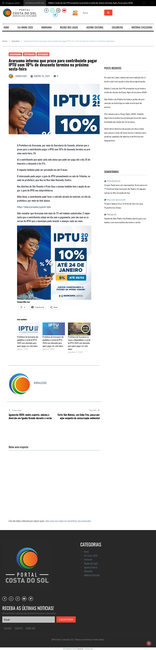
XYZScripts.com (88, 648)
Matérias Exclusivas (92, 575)
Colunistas (88, 571)
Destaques (42, 54)
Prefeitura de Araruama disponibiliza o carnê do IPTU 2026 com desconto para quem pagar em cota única (53, 341)
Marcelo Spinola (114, 199)
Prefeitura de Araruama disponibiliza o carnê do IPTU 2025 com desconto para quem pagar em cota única (28, 341)
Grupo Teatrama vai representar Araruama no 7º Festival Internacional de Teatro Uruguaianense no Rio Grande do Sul (125, 189)
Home (4, 41)
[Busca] (92, 12)
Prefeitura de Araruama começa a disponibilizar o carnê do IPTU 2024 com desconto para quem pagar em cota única (79, 343)
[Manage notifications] (148, 643)
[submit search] (108, 13)
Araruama (16, 41)
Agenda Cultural (90, 567)
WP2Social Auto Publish (69, 648)
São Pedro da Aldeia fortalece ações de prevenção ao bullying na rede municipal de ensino (124, 103)
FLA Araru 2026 (91, 555)
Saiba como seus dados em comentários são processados (68, 521)
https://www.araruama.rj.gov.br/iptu (34, 207)
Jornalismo (21, 76)
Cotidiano (29, 54)
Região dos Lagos (91, 563)
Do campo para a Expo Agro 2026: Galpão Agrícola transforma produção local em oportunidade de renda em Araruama (125, 118)
